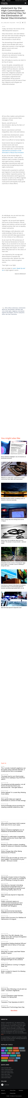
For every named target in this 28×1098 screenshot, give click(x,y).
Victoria (10, 1050)
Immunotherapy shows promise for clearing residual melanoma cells (13, 806)
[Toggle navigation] (25, 3)
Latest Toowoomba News (7, 1069)
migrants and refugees (7, 312)
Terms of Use (12, 1090)
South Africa (14, 314)
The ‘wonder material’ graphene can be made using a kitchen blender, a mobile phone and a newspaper (13, 769)
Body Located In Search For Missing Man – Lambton (13, 972)
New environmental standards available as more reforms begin (12, 911)
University (4, 1053)
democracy (4, 309)
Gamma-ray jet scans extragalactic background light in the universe (12, 958)
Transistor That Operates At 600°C (12, 1002)
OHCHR (16, 312)
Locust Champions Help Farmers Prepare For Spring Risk (12, 996)
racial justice (21, 312)
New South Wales (5, 1055)
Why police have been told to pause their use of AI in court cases (13, 824)
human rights (8, 311)
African (10, 308)
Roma (3, 314)
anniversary (15, 308)
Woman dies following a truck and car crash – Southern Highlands (14, 989)
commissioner (22, 308)
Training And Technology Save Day (12, 1007)
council (8, 1053)
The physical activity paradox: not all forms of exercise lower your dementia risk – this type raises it (13, 786)
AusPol (13, 1053)
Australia (4, 1048)
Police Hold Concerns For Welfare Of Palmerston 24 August (13, 918)
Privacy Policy (12, 1093)
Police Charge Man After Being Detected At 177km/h (11, 852)
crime (16, 1060)
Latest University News (6, 1076)
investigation (4, 1060)
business (18, 1058)
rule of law (7, 314)
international (21, 311)
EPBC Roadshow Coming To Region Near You (13, 965)
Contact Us (3, 1093)
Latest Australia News (6, 1067)
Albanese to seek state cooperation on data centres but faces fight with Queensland (13, 838)
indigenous (15, 311)
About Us (3, 1090)
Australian (15, 1048)
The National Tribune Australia (16, 1096)
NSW (6, 1050)
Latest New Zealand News (7, 1072)
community (21, 1048)
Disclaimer (21, 1090)
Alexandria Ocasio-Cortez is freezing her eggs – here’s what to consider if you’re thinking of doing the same (13, 878)
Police (3, 1050)
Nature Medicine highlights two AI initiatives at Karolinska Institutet (12, 830)
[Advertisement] (14, 100)
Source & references (20, 273)
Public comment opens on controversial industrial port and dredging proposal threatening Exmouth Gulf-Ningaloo (11, 904)
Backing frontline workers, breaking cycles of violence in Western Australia (14, 845)
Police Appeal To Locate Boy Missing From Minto (13, 793)
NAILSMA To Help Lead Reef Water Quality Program (13, 952)
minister (18, 1053)
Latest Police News (5, 1074)
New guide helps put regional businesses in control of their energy (13, 799)
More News (14, 1010)
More (2, 1034)
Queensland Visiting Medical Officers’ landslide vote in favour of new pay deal (13, 945)
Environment (13, 1055)
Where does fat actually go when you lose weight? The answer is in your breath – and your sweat (13, 859)
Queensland (22, 1050)
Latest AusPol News (5, 1077)
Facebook (6, 1084)
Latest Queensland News (7, 1071)
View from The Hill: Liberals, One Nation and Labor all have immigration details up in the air (14, 937)
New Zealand (12, 1058)
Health (18, 1055)
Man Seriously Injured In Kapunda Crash (12, 895)
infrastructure (5, 1058)
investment (10, 1060)
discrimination (11, 309)
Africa (6, 308)
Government (9, 1048)
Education (17, 309)
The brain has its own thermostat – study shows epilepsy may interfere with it (13, 777)
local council (16, 1050)
